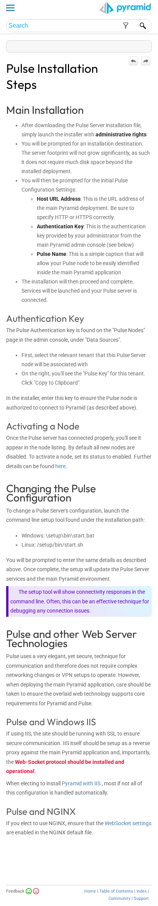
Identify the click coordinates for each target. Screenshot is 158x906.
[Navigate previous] (133, 61)
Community (119, 898)
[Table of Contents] (145, 44)
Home (90, 891)
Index (141, 891)
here (60, 466)
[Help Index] (151, 44)
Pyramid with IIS (81, 783)
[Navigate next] (145, 61)
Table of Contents (116, 891)
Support (141, 898)
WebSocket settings (128, 823)
